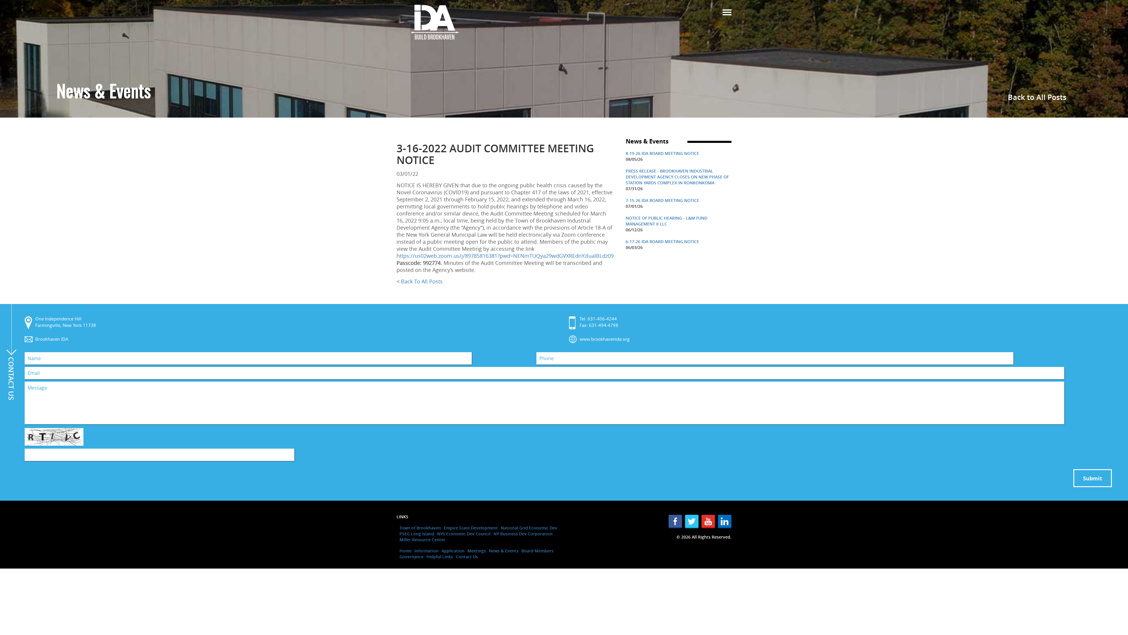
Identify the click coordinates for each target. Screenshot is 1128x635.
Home (406, 551)
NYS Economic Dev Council (464, 534)
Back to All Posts (1037, 97)
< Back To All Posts (420, 281)
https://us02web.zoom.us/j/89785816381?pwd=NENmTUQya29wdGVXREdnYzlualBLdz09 (505, 255)
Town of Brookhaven (420, 528)
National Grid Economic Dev (529, 528)
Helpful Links (440, 556)
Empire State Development (471, 528)
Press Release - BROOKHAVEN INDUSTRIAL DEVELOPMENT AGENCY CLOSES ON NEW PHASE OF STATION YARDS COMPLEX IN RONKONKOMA (677, 177)
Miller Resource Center (422, 539)
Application (453, 551)
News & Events (503, 551)
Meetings (476, 551)
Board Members (537, 551)
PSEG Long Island (417, 534)
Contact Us (467, 556)
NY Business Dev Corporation (523, 534)
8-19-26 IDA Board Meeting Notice (662, 153)
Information (426, 551)
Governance (412, 556)
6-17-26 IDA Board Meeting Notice (662, 241)
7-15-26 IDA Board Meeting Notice (662, 200)
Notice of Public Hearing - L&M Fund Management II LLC (666, 221)
